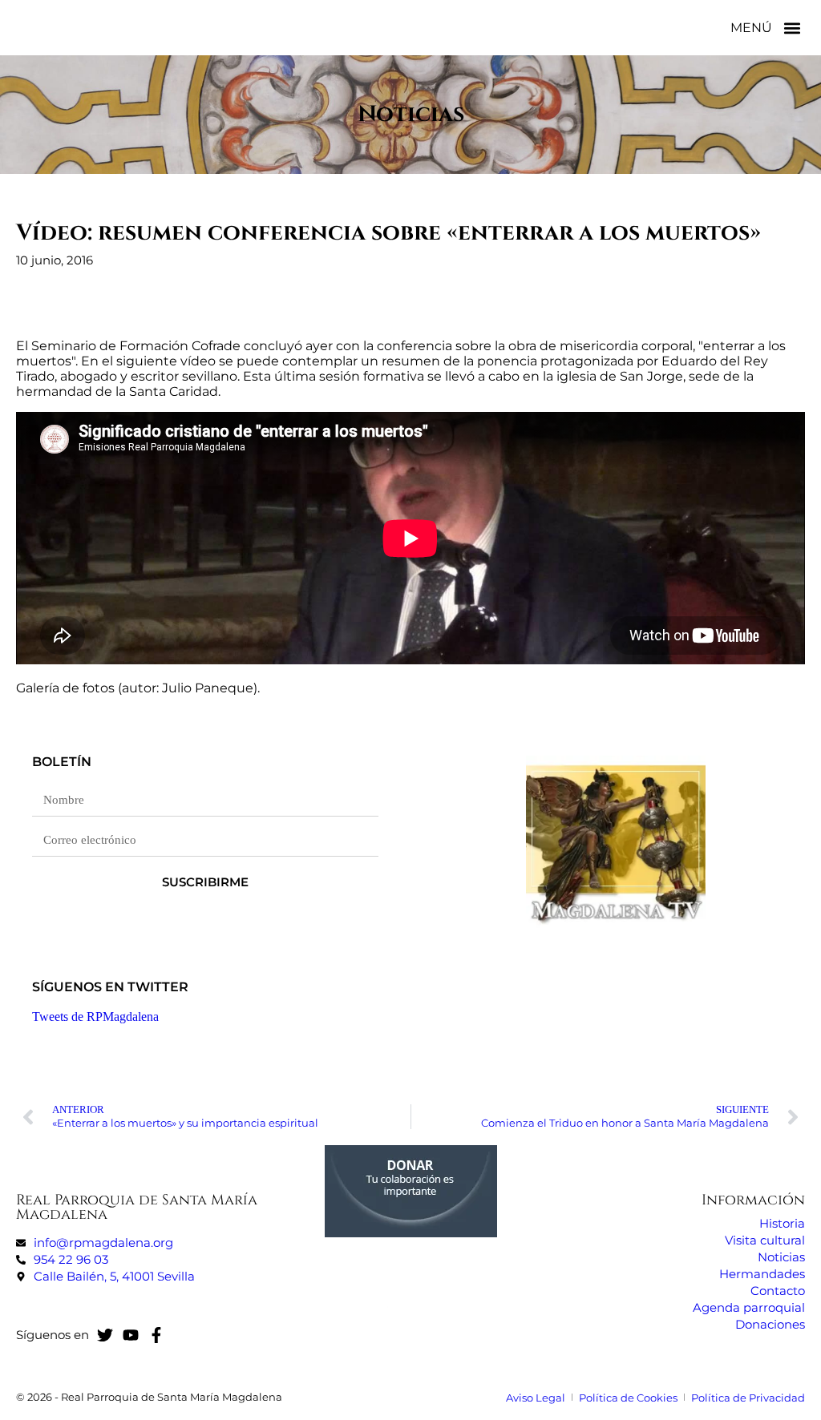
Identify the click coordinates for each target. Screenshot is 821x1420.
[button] (792, 27)
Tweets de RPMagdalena (95, 1016)
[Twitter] (105, 1335)
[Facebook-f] (156, 1335)
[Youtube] (131, 1335)
